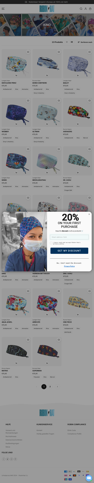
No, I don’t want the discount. (69, 263)
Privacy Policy (69, 266)
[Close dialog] (89, 214)
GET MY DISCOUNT (69, 250)
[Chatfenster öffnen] (89, 478)
